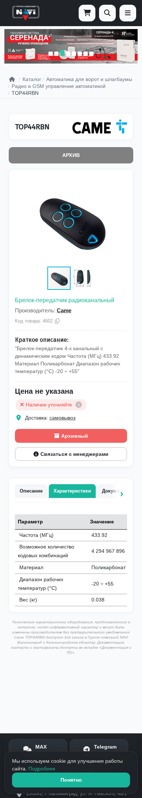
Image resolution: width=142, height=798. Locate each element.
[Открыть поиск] (107, 13)
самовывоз (62, 418)
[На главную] (26, 13)
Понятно (71, 780)
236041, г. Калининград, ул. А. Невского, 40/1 (77, 793)
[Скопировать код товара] (57, 321)
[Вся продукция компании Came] (99, 127)
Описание (31, 491)
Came (64, 310)
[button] (120, 181)
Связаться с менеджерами (74, 454)
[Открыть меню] (127, 13)
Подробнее (41, 768)
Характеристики (72, 491)
